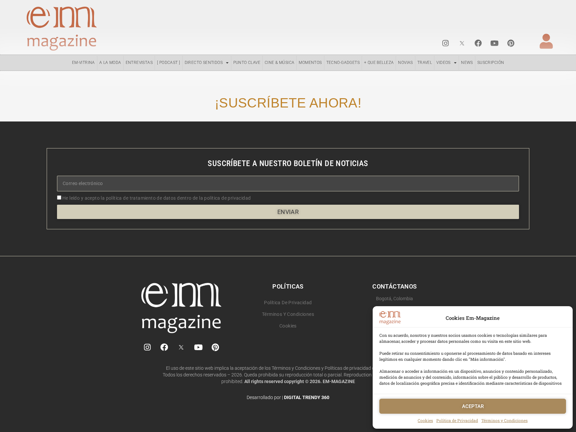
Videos (443, 62)
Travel (424, 62)
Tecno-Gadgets (343, 62)
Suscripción (490, 62)
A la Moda (110, 62)
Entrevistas (139, 62)
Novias (405, 62)
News (467, 62)
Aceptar (473, 406)
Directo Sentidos (204, 62)
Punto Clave (247, 62)
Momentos (310, 62)
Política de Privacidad (457, 420)
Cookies (425, 420)
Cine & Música (279, 62)
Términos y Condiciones (504, 420)
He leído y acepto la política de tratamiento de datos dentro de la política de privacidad (156, 198)
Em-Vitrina (83, 62)
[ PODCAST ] (168, 62)
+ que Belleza (379, 62)
